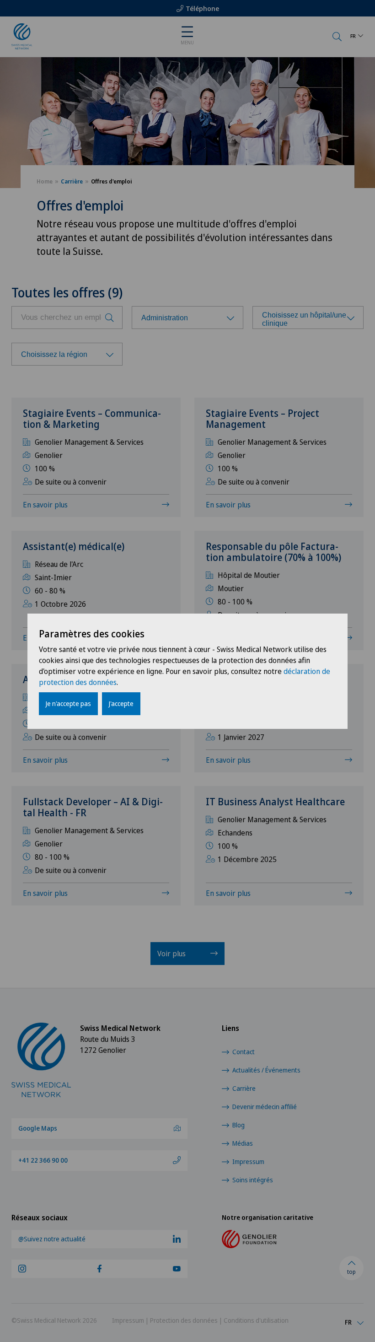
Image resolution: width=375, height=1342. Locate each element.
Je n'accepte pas (68, 703)
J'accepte (121, 703)
